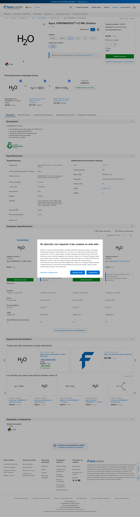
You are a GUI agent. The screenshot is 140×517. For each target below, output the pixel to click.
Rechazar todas (78, 272)
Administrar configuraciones (49, 272)
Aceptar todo (93, 272)
